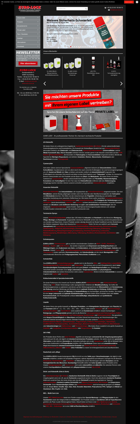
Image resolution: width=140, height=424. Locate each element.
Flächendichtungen (54, 200)
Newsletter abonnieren (78, 417)
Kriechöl (87, 230)
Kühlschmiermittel (110, 282)
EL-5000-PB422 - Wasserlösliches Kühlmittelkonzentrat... (52, 73)
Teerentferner (66, 311)
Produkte (20, 22)
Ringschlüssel (86, 328)
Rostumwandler (100, 233)
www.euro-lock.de (28, 83)
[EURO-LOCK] (30, 8)
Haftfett (55, 274)
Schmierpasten (60, 243)
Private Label (21, 30)
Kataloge (20, 38)
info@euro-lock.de (30, 81)
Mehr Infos (129, 2)
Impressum (63, 417)
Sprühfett (64, 274)
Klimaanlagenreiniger (64, 230)
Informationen (21, 42)
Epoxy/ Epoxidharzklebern (92, 150)
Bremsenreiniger (114, 308)
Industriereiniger (69, 228)
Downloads (20, 46)
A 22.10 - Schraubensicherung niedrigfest (114, 73)
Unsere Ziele (21, 18)
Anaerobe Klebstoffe (50, 192)
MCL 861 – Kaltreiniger (54, 406)
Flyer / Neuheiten (22, 34)
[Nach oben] (135, 421)
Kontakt (69, 417)
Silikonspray (72, 233)
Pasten (58, 250)
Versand (114, 417)
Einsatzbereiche (22, 26)
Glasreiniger (110, 321)
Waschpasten (69, 365)
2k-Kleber (97, 146)
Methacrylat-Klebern (112, 148)
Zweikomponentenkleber (85, 146)
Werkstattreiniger (81, 326)
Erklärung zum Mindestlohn (51, 417)
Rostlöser (53, 311)
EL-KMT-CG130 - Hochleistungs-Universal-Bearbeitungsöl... (73, 73)
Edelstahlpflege (82, 226)
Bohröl (114, 402)
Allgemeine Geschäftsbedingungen (32, 417)
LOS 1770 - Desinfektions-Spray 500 (93, 73)
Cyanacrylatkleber (77, 168)
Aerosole (98, 308)
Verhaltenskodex (106, 417)
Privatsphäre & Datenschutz (93, 417)
